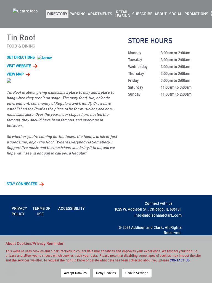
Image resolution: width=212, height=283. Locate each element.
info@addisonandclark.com (158, 215)
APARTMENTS (100, 13)
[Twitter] (180, 203)
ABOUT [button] (161, 13)
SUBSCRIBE (142, 13)
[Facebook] (177, 203)
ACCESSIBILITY (71, 208)
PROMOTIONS (196, 13)
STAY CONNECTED (22, 183)
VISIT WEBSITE (19, 65)
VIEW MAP (15, 74)
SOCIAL (175, 13)
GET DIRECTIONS (21, 57)
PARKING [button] (78, 13)
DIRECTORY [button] (57, 13)
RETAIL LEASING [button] (122, 13)
